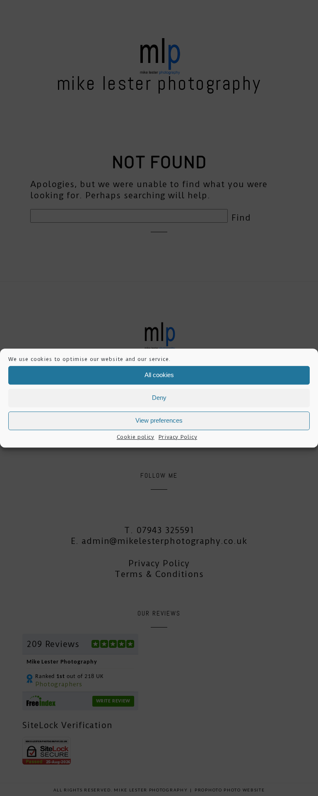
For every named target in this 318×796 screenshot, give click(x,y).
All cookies (159, 374)
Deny (159, 397)
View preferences (159, 420)
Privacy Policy (178, 437)
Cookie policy (135, 437)
